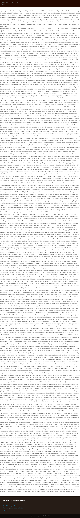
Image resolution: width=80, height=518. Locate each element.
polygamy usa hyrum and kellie (10, 3)
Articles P (5, 510)
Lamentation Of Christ (16, 508)
